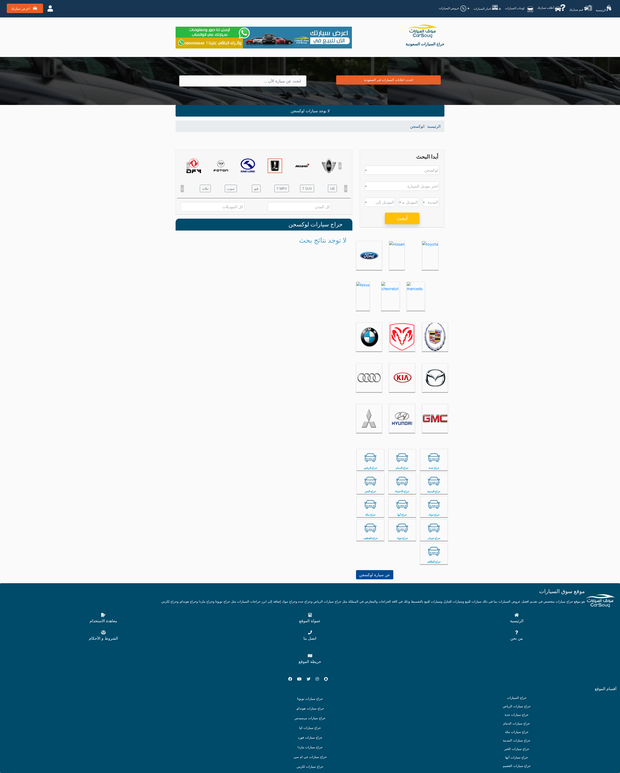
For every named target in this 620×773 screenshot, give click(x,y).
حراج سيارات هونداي (310, 708)
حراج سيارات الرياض (517, 706)
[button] (188, 166)
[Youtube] (301, 679)
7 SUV (307, 188)
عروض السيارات (449, 8)
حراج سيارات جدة (516, 715)
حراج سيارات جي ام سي (310, 757)
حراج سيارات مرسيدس (310, 718)
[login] (50, 8)
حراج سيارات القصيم (517, 766)
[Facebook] (292, 679)
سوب (231, 188)
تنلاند (205, 188)
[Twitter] (310, 679)
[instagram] (319, 679)
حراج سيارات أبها (516, 757)
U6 (332, 188)
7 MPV (282, 188)
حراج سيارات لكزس (310, 766)
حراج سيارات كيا (310, 728)
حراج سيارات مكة (516, 732)
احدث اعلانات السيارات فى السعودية (388, 80)
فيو (256, 188)
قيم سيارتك (576, 9)
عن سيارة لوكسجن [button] (374, 574)
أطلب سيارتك (546, 7)
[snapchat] (328, 679)
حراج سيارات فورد (310, 737)
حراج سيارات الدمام (516, 723)
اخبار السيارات (482, 8)
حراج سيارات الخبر (516, 749)
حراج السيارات (517, 698)
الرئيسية (601, 10)
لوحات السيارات (515, 8)
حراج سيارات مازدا (310, 747)
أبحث (402, 218)
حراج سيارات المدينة (516, 740)
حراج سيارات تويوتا (310, 699)
